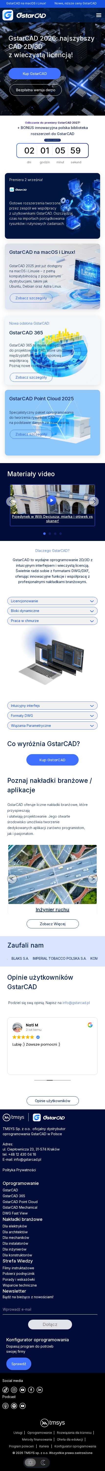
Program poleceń (21, 1446)
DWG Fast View (15, 1213)
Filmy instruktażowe (18, 1268)
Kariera (44, 1446)
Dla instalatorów (15, 1243)
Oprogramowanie (39, 1432)
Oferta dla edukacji (70, 1439)
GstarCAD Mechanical (20, 1207)
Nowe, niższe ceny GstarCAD (45, 3)
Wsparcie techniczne (20, 1285)
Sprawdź (18, 1363)
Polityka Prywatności (19, 1170)
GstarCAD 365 (14, 1196)
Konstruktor (52, 909)
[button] (94, 501)
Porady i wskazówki (19, 1279)
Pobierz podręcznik (19, 1273)
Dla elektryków (15, 1226)
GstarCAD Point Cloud (20, 1202)
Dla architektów (15, 1232)
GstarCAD (10, 1190)
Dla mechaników (16, 1237)
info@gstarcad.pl (76, 1003)
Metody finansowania (37, 1439)
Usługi (17, 1432)
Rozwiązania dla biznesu (74, 1432)
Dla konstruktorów (17, 1255)
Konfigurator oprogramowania (75, 1446)
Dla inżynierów (14, 1249)
